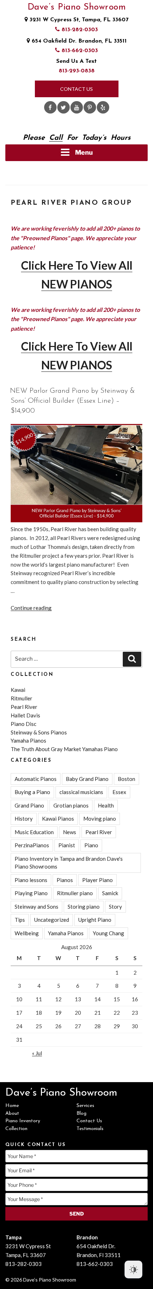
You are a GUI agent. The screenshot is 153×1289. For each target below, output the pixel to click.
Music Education (34, 832)
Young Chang (108, 933)
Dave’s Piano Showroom (76, 7)
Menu (84, 152)
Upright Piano (94, 919)
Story (115, 906)
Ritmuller (21, 698)
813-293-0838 (77, 71)
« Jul (37, 1053)
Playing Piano (31, 893)
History (24, 818)
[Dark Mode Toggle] (133, 1269)
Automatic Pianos (36, 779)
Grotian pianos (71, 805)
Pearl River (24, 707)
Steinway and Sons (36, 906)
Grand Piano (29, 805)
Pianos (65, 880)
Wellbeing (27, 933)
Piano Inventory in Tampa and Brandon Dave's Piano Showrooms (69, 862)
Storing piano (84, 906)
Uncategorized (51, 919)
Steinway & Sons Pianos (39, 732)
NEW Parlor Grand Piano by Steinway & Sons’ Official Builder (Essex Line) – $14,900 (72, 400)
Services (85, 1105)
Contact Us (76, 89)
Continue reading (31, 608)
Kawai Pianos (58, 818)
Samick (110, 893)
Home (12, 1105)
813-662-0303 (79, 51)
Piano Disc (23, 724)
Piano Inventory (22, 1121)
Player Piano (97, 880)
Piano (91, 845)
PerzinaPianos (32, 845)
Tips (20, 919)
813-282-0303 (79, 30)
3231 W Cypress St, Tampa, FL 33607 (78, 20)
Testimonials (90, 1128)
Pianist (66, 845)
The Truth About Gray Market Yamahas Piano (64, 749)
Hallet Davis (25, 715)
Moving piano (99, 818)
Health (106, 805)
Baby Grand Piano (87, 779)
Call (56, 138)
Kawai (18, 690)
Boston (126, 779)
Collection (16, 1128)
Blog (81, 1113)
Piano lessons (31, 880)
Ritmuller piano (75, 893)
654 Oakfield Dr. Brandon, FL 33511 (78, 41)
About (12, 1113)
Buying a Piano (32, 792)
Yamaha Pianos (28, 740)
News (69, 832)
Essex (119, 792)
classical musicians (81, 792)
